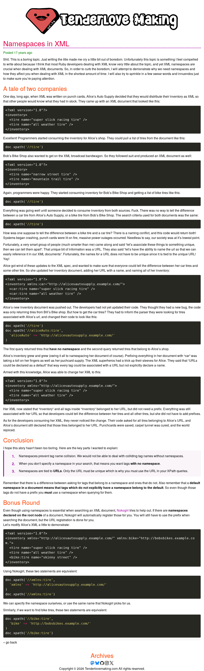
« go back (10, 642)
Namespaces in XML (36, 43)
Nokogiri (123, 510)
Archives (102, 655)
